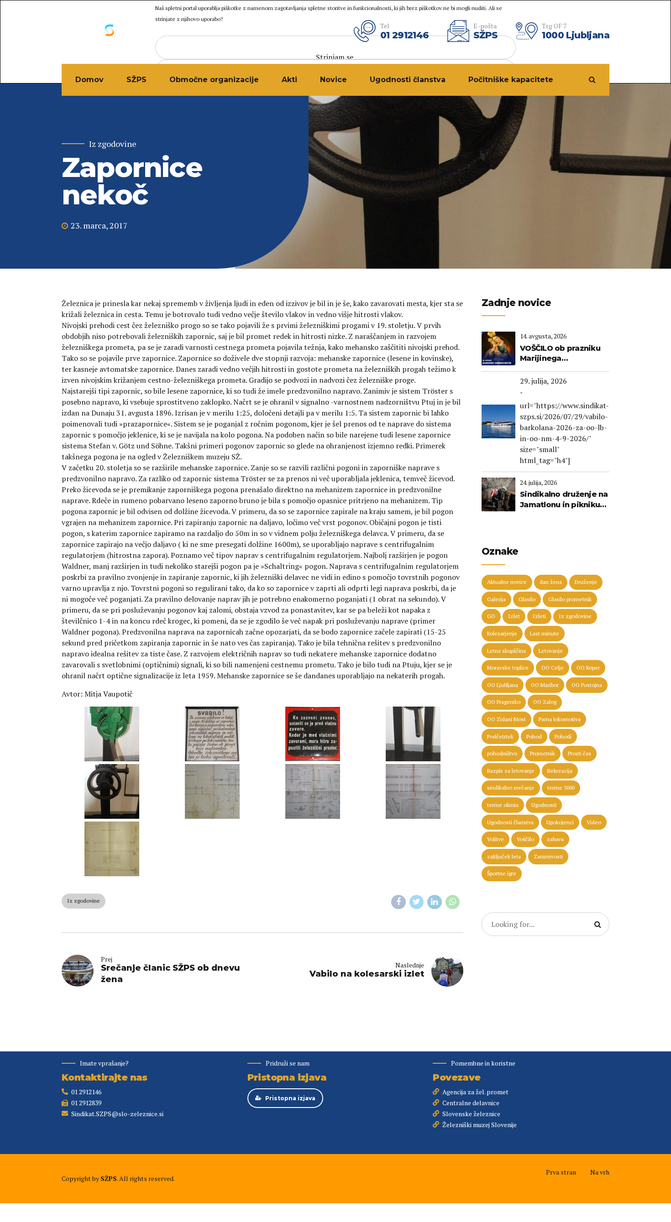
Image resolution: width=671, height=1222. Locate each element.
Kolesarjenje (502, 633)
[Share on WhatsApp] (453, 902)
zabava (555, 839)
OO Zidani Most (506, 719)
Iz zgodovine (112, 144)
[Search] (592, 79)
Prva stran (561, 1172)
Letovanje (551, 650)
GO (491, 616)
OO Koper (588, 667)
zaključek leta (504, 856)
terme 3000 (561, 787)
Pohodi (563, 736)
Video (594, 822)
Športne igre (501, 873)
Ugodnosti (543, 804)
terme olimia (503, 804)
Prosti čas (579, 753)
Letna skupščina (506, 650)
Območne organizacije (214, 79)
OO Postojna (586, 684)
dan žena (551, 581)
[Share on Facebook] (398, 902)
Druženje (586, 581)
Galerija (496, 599)
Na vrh (599, 1172)
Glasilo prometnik (570, 599)
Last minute (544, 633)
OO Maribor (545, 684)
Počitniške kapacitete (510, 79)
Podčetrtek (500, 736)
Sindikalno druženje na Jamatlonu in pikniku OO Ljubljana (564, 500)
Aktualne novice (507, 581)
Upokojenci (560, 822)
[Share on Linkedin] (434, 902)
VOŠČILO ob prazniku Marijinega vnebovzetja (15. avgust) (560, 354)
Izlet (514, 616)
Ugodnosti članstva (408, 79)
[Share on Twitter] (416, 902)
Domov (89, 79)
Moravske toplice (508, 667)
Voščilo (525, 839)
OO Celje (552, 667)
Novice (333, 79)
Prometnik (542, 753)
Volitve (495, 839)
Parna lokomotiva (560, 719)
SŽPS (136, 79)
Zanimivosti (548, 856)
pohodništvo (502, 753)
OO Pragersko (503, 701)
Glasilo (527, 599)
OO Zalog (544, 701)
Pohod (534, 736)
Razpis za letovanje (511, 770)
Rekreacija (559, 770)
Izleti (539, 616)
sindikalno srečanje (511, 787)
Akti (289, 79)
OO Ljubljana (502, 684)
